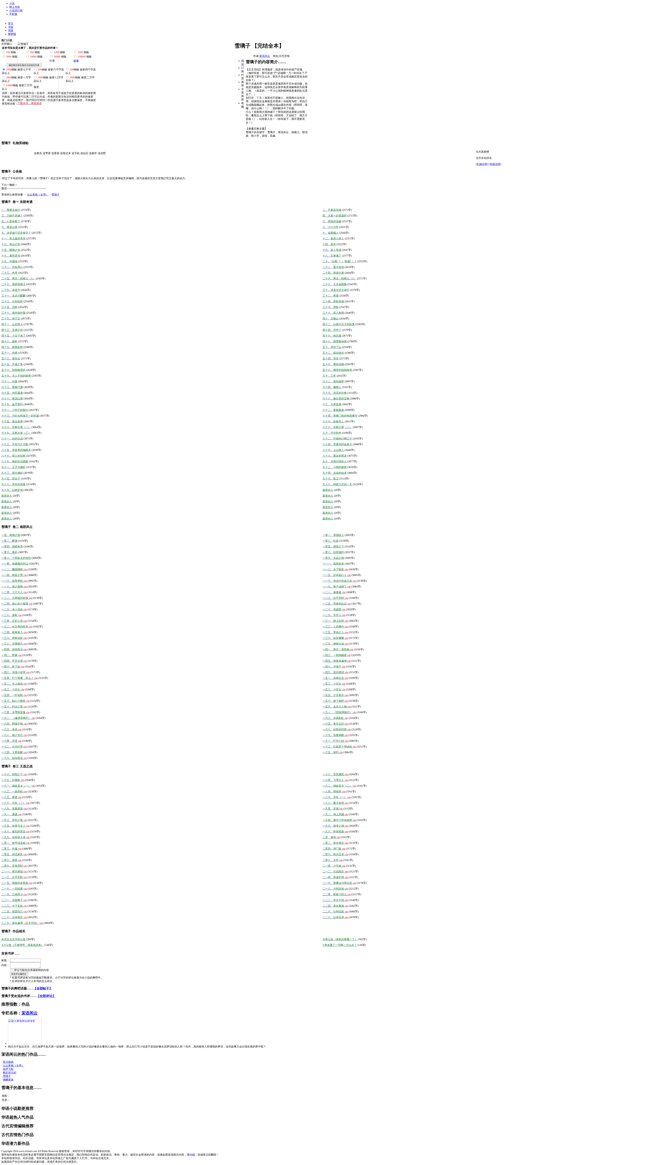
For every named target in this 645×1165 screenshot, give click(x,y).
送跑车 (93, 153)
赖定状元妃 (9, 1072)
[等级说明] (495, 164)
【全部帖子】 (42, 988)
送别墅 (102, 153)
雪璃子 (55, 194)
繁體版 (12, 34)
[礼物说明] (482, 164)
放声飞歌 (8, 1069)
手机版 (13, 14)
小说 (12, 3)
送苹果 (47, 153)
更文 (10, 23)
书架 (10, 27)
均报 (192, 1154)
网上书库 (14, 7)
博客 (10, 30)
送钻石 (84, 153)
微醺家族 (8, 1079)
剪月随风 (8, 1062)
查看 (76, 60)
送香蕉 (55, 153)
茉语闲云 (264, 56)
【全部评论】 (46, 996)
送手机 (76, 153)
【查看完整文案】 (256, 128)
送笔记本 (65, 153)
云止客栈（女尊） (38, 194)
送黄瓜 (38, 153)
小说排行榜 (16, 10)
